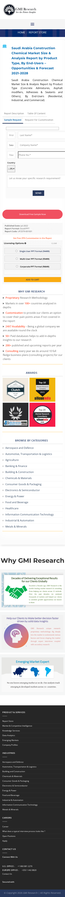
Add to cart (32, 279)
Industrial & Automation (19, 520)
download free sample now (32, 214)
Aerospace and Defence (19, 448)
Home (21, 32)
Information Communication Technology (29, 514)
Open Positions (8, 836)
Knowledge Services (11, 730)
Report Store (38, 32)
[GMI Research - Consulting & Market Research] (19, 9)
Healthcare (11, 508)
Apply (4, 840)
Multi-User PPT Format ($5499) (34, 259)
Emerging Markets (10, 740)
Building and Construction (13, 771)
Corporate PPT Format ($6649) (34, 266)
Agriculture (12, 460)
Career (5, 826)
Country (11, 162)
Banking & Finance (16, 466)
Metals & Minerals (16, 526)
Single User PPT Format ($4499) (35, 251)
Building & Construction (19, 472)
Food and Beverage (16, 502)
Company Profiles (10, 745)
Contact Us (7, 874)
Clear (54, 243)
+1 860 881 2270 (25, 866)
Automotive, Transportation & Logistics (28, 454)
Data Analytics (8, 735)
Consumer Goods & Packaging (23, 484)
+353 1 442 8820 (29, 870)
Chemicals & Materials (18, 478)
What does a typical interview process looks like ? (23, 831)
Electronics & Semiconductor (22, 490)
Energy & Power (14, 496)
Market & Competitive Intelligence (17, 725)
